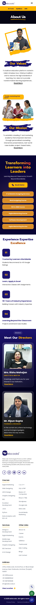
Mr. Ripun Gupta (13, 420)
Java (4, 509)
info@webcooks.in (8, 584)
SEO (3, 499)
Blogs (21, 552)
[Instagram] (9, 472)
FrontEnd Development (7, 504)
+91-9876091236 (7, 581)
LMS (25, 9)
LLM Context (23, 555)
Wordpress (22, 501)
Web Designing (7, 488)
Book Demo (19, 185)
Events (21, 537)
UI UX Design (6, 552)
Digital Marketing (8, 485)
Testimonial (23, 544)
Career (21, 533)
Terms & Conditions (23, 602)
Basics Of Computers (23, 493)
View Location (7, 588)
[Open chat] (31, 600)
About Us (22, 530)
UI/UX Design (6, 492)
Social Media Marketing (23, 513)
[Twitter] (19, 472)
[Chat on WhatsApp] (31, 593)
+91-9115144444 (7, 575)
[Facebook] (4, 472)
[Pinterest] (14, 472)
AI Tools (11, 9)
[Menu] (32, 3)
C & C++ (21, 485)
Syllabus (19, 9)
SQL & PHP (22, 488)
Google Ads (23, 505)
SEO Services (6, 548)
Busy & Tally (23, 498)
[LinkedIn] (24, 472)
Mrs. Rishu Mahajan (15, 372)
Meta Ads (22, 509)
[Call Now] (31, 587)
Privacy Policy (11, 602)
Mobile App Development (7, 540)
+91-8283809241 (7, 578)
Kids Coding (23, 548)
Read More (18, 83)
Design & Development (7, 531)
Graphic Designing (8, 496)
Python (4, 512)
